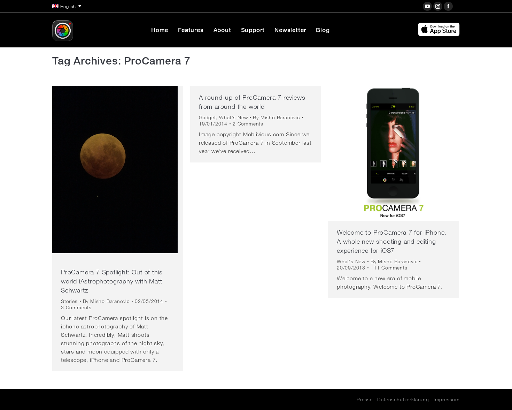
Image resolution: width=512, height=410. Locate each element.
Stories (69, 301)
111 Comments (389, 268)
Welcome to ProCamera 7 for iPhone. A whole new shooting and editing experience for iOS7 (392, 241)
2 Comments (248, 124)
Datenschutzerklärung (403, 399)
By (106, 301)
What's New (233, 117)
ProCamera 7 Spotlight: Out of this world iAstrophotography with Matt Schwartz (112, 281)
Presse (365, 399)
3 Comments (76, 307)
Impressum (447, 399)
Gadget (207, 117)
